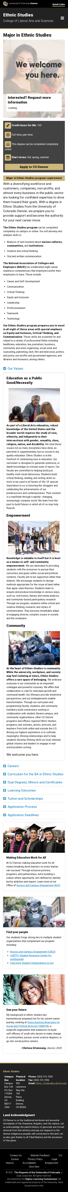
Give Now (34, 1166)
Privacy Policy (35, 1159)
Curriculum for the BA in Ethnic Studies (35, 774)
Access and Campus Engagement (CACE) (33, 951)
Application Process (22, 807)
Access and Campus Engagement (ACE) (38, 885)
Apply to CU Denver (34, 167)
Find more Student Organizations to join (32, 963)
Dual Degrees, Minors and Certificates (35, 782)
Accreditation (29, 1162)
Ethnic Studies (11, 1071)
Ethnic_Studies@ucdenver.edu (51, 1083)
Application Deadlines (23, 815)
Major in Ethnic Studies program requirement (34, 178)
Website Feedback (40, 1155)
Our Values (15, 368)
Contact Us (16, 1155)
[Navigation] (62, 18)
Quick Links (58, 4)
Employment (51, 1162)
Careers (13, 766)
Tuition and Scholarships (25, 798)
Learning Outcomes (22, 790)
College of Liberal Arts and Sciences (28, 21)
